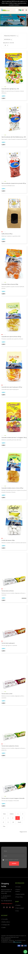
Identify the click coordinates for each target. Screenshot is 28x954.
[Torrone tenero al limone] (14, 569)
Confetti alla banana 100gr (8, 540)
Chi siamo (18, 886)
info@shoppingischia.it (6, 903)
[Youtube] (10, 907)
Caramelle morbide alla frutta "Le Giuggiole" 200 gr (14, 437)
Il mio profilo (5, 919)
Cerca (17, 910)
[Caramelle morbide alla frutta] (14, 416)
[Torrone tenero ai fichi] (14, 672)
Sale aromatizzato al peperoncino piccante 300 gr (14, 183)
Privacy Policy (19, 897)
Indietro (12, 813)
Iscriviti (14, 863)
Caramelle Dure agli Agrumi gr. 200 (10, 88)
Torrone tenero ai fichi (7, 693)
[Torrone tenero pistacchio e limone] (14, 724)
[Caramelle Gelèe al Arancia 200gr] (14, 262)
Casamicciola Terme (8, 937)
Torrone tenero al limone (8, 590)
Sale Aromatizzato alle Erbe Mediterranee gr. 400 (14, 137)
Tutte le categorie (20, 908)
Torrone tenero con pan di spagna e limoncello (13, 798)
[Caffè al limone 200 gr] (14, 212)
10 (13, 822)
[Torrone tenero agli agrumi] (14, 621)
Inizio (4, 813)
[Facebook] (4, 907)
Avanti (19, 822)
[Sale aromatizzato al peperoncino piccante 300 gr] (14, 164)
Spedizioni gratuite (20, 894)
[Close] (26, 1)
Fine (4, 826)
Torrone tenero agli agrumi (8, 643)
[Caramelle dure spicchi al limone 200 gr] (14, 315)
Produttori (18, 905)
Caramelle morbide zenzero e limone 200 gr (12, 488)
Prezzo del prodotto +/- (10, 35)
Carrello (4, 927)
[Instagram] (13, 907)
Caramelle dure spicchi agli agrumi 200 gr (12, 387)
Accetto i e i (11, 859)
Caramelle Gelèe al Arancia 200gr (10, 284)
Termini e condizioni (17, 890)
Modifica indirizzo (6, 922)
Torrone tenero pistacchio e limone (10, 746)
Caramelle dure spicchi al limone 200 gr (11, 336)
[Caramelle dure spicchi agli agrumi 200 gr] (14, 365)
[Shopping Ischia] (5, 10)
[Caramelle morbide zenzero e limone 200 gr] (14, 466)
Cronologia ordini (6, 924)
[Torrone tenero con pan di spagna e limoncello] (14, 776)
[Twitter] (7, 907)
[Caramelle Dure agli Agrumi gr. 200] (14, 67)
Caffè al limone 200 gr (7, 233)
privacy (16, 859)
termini (11, 859)
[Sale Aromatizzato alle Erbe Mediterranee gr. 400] (14, 117)
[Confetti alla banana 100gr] (14, 518)
